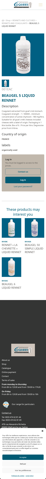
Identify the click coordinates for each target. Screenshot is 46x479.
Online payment (9, 372)
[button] (42, 431)
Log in (8, 159)
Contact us (23, 171)
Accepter (23, 457)
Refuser (23, 464)
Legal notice (29, 476)
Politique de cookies (17, 476)
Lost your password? (23, 186)
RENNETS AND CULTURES (24, 20)
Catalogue (6, 368)
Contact (5, 376)
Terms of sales (8, 380)
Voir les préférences (23, 470)
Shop (8, 20)
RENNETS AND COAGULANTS (14, 23)
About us (6, 360)
